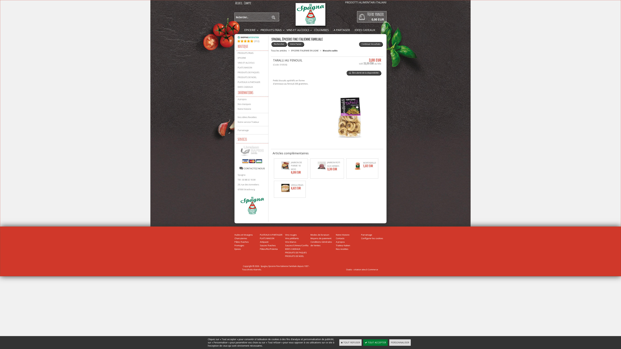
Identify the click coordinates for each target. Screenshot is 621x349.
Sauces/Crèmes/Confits (297, 245)
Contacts (340, 238)
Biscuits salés (330, 50)
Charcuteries (240, 238)
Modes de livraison (319, 234)
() (256, 41)
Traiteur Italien (343, 245)
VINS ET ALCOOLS (298, 30)
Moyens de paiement (320, 238)
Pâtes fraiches (241, 241)
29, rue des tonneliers (248, 184)
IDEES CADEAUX (365, 30)
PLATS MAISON (245, 67)
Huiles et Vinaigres (243, 234)
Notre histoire (244, 108)
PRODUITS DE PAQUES (248, 72)
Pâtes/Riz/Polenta (269, 249)
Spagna (241, 174)
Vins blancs (290, 241)
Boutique (243, 46)
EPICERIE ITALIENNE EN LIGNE (305, 50)
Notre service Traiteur (248, 122)
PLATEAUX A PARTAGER (249, 82)
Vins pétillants (292, 238)
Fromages (239, 245)
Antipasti (264, 241)
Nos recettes (342, 249)
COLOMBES (321, 30)
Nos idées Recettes (247, 117)
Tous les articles (279, 50)
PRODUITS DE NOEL (247, 77)
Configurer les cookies (372, 238)
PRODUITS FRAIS (271, 30)
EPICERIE (250, 30)
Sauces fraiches (268, 245)
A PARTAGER (342, 30)
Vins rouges (291, 234)
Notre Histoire (342, 234)
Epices (237, 249)
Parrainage (243, 130)
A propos (242, 99)
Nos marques (244, 104)
